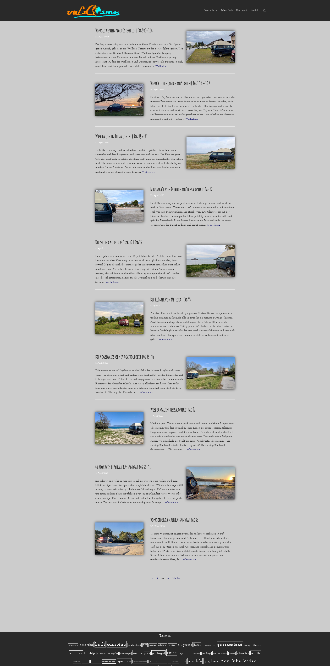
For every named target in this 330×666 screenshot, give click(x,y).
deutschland (134, 645)
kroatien (76, 653)
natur (137, 653)
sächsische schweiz (158, 662)
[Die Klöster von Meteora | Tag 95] (119, 318)
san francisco (220, 653)
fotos (197, 645)
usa (183, 661)
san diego (206, 653)
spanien (124, 661)
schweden (243, 653)
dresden (152, 645)
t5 (170, 662)
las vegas (101, 653)
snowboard (109, 661)
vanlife (195, 660)
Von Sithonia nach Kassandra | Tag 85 (174, 519)
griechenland (230, 644)
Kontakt (255, 10)
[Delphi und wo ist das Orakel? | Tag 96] (210, 261)
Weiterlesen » (163, 65)
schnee (232, 653)
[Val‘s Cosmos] (94, 10)
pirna (147, 653)
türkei (176, 662)
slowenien (95, 662)
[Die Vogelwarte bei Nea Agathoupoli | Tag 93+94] (210, 373)
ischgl (247, 645)
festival (172, 645)
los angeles (113, 653)
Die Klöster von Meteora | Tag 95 (170, 299)
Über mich (241, 10)
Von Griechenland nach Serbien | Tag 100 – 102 (180, 83)
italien (257, 644)
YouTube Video (238, 661)
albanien (73, 645)
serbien (77, 662)
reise (172, 652)
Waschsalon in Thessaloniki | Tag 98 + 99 (121, 136)
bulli (100, 644)
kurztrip (89, 653)
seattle (256, 653)
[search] (264, 10)
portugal (158, 653)
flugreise (185, 644)
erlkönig (162, 645)
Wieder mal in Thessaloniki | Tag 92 (172, 409)
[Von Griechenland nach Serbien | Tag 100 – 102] (119, 100)
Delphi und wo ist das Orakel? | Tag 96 (118, 241)
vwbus (211, 661)
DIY (145, 645)
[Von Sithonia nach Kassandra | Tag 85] (119, 538)
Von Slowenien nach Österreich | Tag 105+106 (124, 30)
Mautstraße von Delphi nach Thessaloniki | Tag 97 (181, 189)
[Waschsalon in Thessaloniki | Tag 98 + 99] (210, 153)
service (85, 662)
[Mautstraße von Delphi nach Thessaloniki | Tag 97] (119, 206)
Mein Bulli (227, 10)
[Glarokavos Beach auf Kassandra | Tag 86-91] (210, 483)
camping (116, 644)
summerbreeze (140, 662)
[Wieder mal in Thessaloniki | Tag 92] (119, 428)
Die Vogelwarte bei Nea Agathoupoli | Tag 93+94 (124, 356)
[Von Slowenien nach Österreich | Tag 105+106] (210, 47)
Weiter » (177, 577)
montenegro (125, 653)
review (197, 653)
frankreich (209, 644)
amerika (86, 644)
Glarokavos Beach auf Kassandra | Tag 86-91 (123, 466)
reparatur (185, 653)
